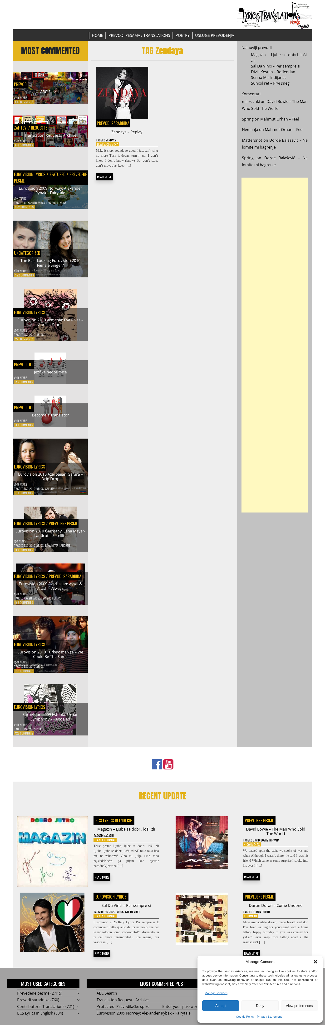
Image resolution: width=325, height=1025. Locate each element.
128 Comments (24, 733)
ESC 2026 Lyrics (113, 912)
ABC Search (50, 91)
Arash (28, 598)
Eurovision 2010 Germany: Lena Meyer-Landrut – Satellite (50, 533)
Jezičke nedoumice (50, 372)
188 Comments (24, 425)
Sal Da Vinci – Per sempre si (275, 66)
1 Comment (250, 916)
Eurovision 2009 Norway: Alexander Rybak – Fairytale (50, 190)
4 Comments (252, 844)
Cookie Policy (245, 1016)
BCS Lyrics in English (114, 820)
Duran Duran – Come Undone (275, 905)
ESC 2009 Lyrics (56, 203)
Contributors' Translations (40, 1006)
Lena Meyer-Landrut (57, 545)
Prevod (20, 84)
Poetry (183, 35)
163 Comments (24, 602)
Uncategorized (27, 253)
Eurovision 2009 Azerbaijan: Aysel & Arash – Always (50, 586)
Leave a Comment (107, 144)
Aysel (36, 598)
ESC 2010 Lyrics (34, 335)
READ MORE (104, 176)
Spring (248, 119)
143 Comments (24, 671)
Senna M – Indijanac (268, 77)
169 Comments (24, 550)
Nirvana (274, 840)
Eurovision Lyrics (29, 174)
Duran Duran (261, 912)
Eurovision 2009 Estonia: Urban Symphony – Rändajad (50, 717)
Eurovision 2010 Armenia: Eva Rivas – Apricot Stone (50, 322)
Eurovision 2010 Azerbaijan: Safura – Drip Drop (50, 476)
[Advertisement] (274, 345)
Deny (260, 1006)
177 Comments (24, 493)
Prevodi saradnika (65, 576)
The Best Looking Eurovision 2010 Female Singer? (50, 263)
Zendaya (111, 140)
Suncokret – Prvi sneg (270, 83)
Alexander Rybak (34, 203)
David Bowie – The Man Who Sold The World (275, 831)
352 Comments (24, 207)
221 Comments (24, 339)
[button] (315, 961)
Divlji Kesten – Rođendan (273, 71)
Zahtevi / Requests (31, 128)
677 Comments (24, 102)
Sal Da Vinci (132, 912)
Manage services (216, 993)
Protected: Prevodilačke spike (123, 1006)
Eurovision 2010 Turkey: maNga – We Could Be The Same (50, 654)
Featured (57, 174)
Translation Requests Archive (50, 135)
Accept (220, 1006)
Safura (49, 489)
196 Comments (24, 382)
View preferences (299, 1006)
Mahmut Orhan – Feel (279, 119)
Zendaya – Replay (126, 132)
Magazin (108, 835)
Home (97, 35)
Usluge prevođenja (214, 35)
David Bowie (260, 840)
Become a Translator (50, 415)
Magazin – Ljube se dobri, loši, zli (126, 829)
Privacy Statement (269, 1016)
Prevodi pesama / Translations (139, 35)
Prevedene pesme (63, 523)
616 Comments (24, 145)
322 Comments (24, 275)
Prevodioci (23, 364)
